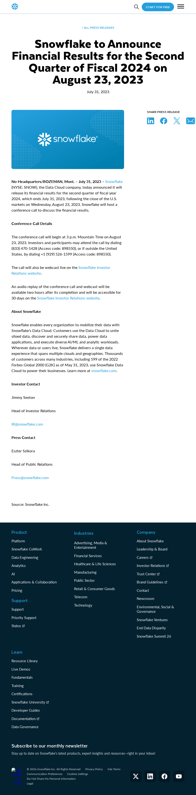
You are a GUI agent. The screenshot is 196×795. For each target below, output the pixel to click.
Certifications (22, 694)
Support (17, 609)
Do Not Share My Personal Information (51, 778)
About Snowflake (150, 541)
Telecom (80, 597)
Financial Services (88, 556)
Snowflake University (28, 702)
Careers (143, 557)
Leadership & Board (152, 549)
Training (17, 685)
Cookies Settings (77, 774)
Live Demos (20, 669)
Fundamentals (22, 677)
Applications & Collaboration (34, 582)
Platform (18, 541)
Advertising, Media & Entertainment (90, 545)
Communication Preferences (44, 774)
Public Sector (84, 580)
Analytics (18, 565)
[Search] (136, 7)
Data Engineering (24, 557)
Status (16, 626)
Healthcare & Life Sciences (95, 564)
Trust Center (146, 574)
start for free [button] (158, 7)
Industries (83, 533)
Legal (30, 783)
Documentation (23, 718)
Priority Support (23, 617)
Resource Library (24, 661)
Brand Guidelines (150, 582)
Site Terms (114, 769)
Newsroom (145, 598)
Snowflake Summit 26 (154, 636)
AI (13, 574)
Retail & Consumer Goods (94, 589)
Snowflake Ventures (152, 620)
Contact (143, 590)
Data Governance (24, 727)
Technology (83, 605)
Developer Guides (25, 710)
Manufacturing (85, 572)
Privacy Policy (94, 769)
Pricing (16, 590)
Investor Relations (151, 565)
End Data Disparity (151, 628)
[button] (181, 7)
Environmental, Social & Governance (155, 609)
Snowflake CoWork (26, 549)
